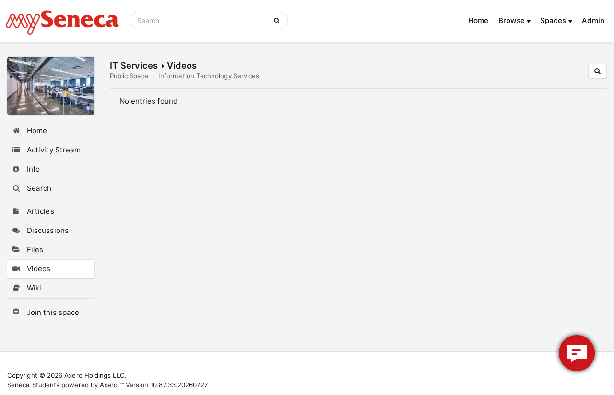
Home (478, 20)
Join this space (53, 312)
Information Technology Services (208, 76)
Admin (593, 20)
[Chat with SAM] (577, 353)
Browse (512, 20)
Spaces (554, 20)
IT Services (134, 65)
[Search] (278, 20)
